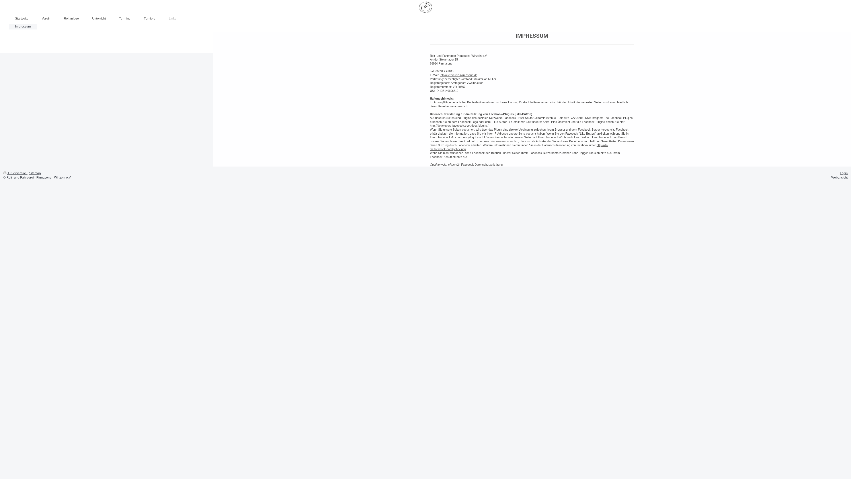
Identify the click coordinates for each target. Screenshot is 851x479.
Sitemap (35, 173)
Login (844, 173)
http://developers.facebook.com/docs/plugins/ (459, 125)
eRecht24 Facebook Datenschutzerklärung (475, 164)
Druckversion (17, 173)
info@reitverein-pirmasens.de (458, 75)
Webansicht (839, 177)
